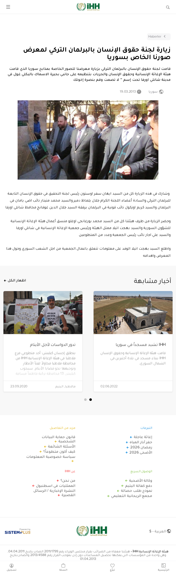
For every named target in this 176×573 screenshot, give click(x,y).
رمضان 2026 (141, 447)
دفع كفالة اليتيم (138, 485)
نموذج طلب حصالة (136, 490)
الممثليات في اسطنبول (55, 485)
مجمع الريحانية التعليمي (131, 496)
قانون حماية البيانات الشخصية (58, 439)
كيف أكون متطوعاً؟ (59, 451)
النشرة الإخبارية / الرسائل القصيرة (54, 492)
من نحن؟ (68, 480)
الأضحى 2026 (140, 452)
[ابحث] (168, 7)
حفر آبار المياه (141, 442)
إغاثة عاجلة (143, 437)
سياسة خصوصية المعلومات (50, 456)
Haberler (154, 36)
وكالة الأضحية (140, 480)
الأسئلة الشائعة (61, 446)
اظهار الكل (17, 280)
